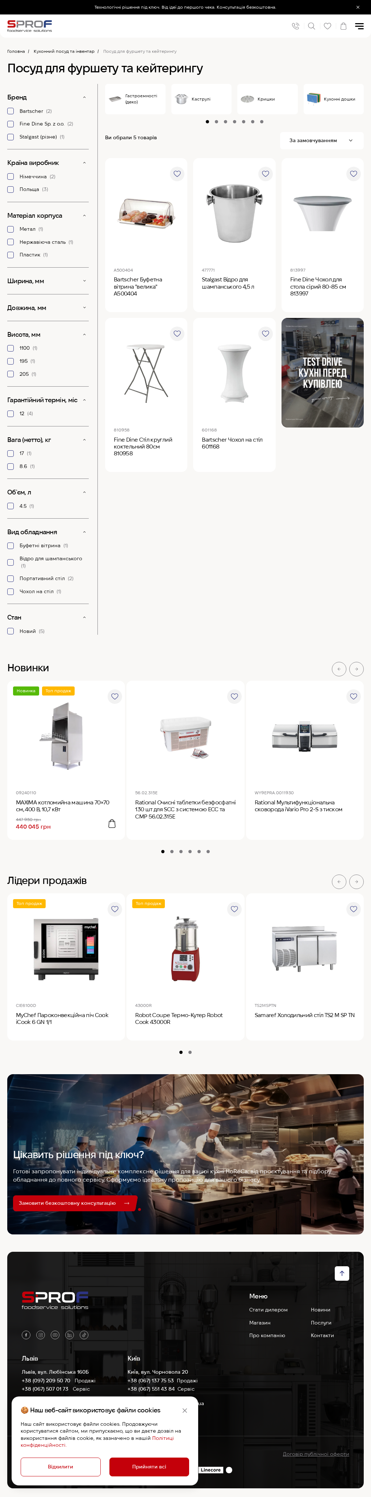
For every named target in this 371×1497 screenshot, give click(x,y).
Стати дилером (268, 1310)
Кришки (266, 99)
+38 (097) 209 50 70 (47, 1380)
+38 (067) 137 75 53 (151, 1380)
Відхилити (60, 1467)
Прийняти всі (149, 1467)
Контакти (322, 1335)
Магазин (260, 1323)
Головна (16, 51)
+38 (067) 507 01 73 (46, 1389)
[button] (339, 669)
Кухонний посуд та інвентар (64, 51)
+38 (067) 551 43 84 (151, 1389)
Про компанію (267, 1335)
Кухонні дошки (339, 99)
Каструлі (201, 99)
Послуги (321, 1323)
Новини (320, 1310)
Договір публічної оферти (316, 1454)
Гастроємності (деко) (141, 98)
